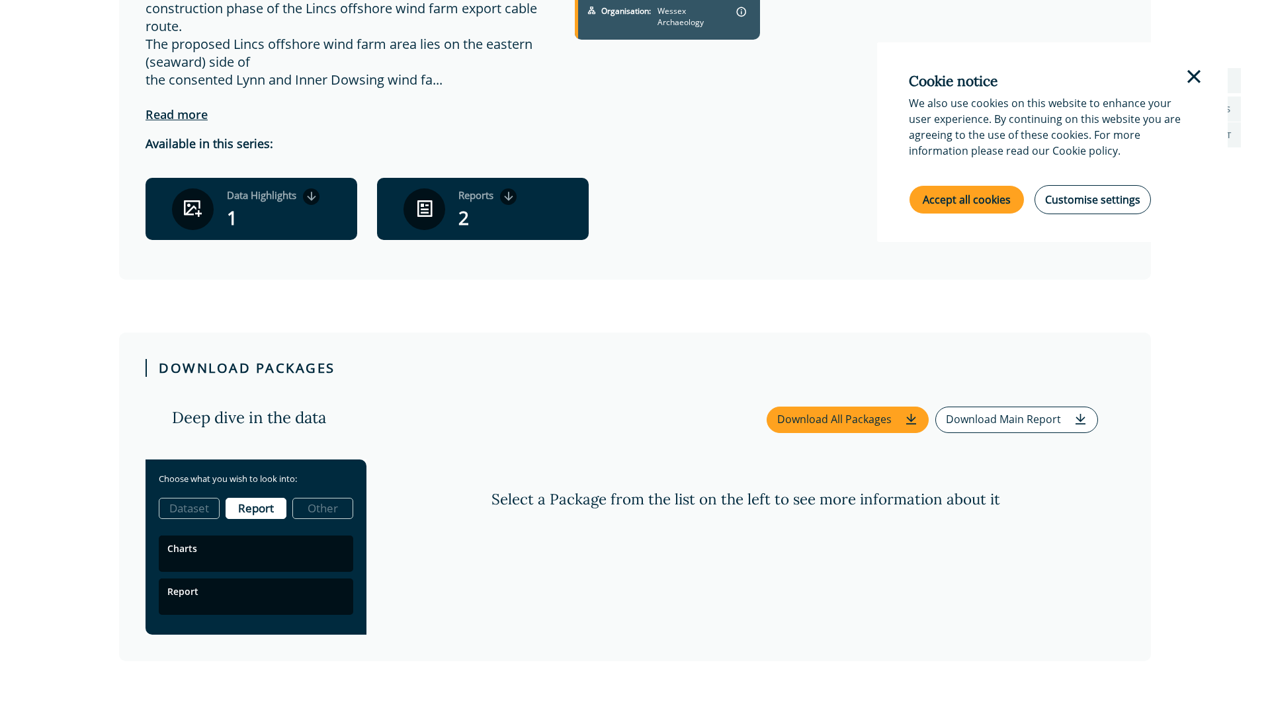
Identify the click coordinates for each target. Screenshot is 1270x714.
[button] (848, 420)
